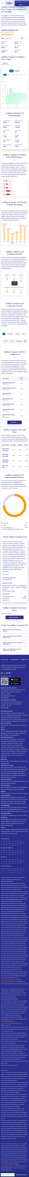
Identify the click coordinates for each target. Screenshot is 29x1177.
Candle (17, 71)
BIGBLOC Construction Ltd (9, 388)
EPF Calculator (20, 747)
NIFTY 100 (3, 735)
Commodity (17, 801)
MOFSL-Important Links (20, 819)
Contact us (4, 793)
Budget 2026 (4, 797)
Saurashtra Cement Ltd (8, 382)
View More (13, 422)
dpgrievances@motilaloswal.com (9, 981)
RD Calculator (21, 739)
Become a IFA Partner (7, 789)
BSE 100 (8, 735)
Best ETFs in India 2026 (22, 811)
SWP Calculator (11, 747)
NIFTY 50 (3, 731)
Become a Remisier (19, 789)
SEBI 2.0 (9, 831)
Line (11, 71)
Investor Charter (5, 829)
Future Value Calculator (7, 749)
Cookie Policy (21, 821)
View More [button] (5, 574)
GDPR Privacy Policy (16, 829)
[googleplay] (15, 683)
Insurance (24, 721)
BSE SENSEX (9, 731)
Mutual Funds (13, 713)
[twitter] (4, 673)
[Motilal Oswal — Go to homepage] (7, 3)
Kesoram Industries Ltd (8, 409)
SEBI (7, 819)
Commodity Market (14, 725)
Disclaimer (14, 821)
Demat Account (21, 797)
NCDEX (11, 819)
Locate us (14, 793)
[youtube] (7, 673)
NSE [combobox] (22, 38)
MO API (22, 761)
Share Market (4, 725)
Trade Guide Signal (14, 761)
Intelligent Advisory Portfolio (13, 715)
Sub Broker (4, 801)
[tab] (5, 75)
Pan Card (6, 815)
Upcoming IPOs (5, 713)
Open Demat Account (18, 823)
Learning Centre (15, 781)
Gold (9, 801)
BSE (2, 819)
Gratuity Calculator (20, 749)
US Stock (25, 799)
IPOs (13, 799)
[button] (14, 630)
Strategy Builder (5, 763)
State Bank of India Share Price (9, 769)
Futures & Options (6, 799)
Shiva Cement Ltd (7, 393)
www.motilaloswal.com (7, 1166)
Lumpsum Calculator (13, 743)
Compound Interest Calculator (9, 741)
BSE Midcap (4, 733)
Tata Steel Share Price (20, 767)
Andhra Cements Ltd (8, 398)
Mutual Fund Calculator (13, 745)
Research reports (5, 781)
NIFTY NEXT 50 (11, 733)
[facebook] (2, 673)
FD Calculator (12, 739)
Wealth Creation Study (7, 825)
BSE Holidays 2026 (16, 807)
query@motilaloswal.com (8, 696)
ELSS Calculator (11, 751)
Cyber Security (5, 833)
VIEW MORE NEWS (13, 617)
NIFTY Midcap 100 (20, 733)
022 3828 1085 (4, 698)
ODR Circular (15, 831)
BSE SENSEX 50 (15, 735)
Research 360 (4, 761)
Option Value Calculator (13, 755)
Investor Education (6, 823)
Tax (2, 815)
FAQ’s (9, 793)
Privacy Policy (23, 831)
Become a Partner (6, 787)
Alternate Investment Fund (8, 717)
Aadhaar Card (13, 815)
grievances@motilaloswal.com (9, 979)
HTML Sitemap (13, 833)
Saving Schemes (22, 815)
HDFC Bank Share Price (7, 767)
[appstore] (15, 679)
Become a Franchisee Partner (20, 787)
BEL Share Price (12, 777)
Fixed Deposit (17, 719)
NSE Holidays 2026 (5, 807)
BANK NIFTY (16, 731)
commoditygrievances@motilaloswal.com (11, 1023)
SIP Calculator (4, 739)
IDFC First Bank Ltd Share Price (12, 771)
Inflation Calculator (16, 753)
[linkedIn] (9, 673)
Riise (26, 761)
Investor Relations (6, 821)
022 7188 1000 (4, 708)
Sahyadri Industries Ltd (8, 404)
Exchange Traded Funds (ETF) (13, 721)
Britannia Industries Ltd (7, 775)
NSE (4, 819)
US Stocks (24, 715)
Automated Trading (19, 803)
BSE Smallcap (23, 731)
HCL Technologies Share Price (16, 773)
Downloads (25, 829)
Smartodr (4, 831)
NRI (12, 801)
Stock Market (12, 797)
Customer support (23, 793)
